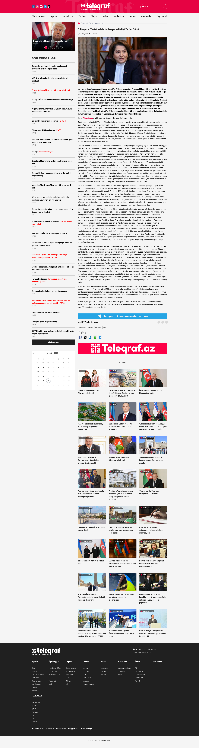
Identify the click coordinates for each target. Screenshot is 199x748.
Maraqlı (103, 674)
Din (67, 684)
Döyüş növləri (140, 674)
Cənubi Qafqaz (88, 684)
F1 (136, 668)
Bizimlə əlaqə (86, 728)
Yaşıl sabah (162, 16)
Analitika (35, 691)
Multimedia (146, 16)
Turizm (51, 684)
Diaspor (34, 671)
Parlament (35, 678)
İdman (133, 16)
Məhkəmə (104, 668)
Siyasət (53, 16)
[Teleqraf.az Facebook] (33, 6)
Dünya (94, 16)
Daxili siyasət (36, 684)
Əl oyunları (139, 678)
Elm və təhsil (70, 671)
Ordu (33, 668)
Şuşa (104, 327)
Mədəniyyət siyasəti (125, 668)
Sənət (120, 674)
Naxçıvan (35, 722)
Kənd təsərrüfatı (55, 668)
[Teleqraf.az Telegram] (45, 6)
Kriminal (104, 671)
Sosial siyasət (71, 668)
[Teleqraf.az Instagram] (37, 6)
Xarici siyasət (36, 681)
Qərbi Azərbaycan (38, 674)
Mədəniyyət (119, 16)
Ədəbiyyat (121, 671)
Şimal (34, 709)
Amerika (86, 671)
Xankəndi (98, 327)
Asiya (85, 674)
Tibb (67, 678)
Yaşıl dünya (70, 674)
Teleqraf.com (88, 118)
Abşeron (35, 712)
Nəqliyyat (52, 681)
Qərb (33, 715)
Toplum (82, 16)
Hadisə (105, 16)
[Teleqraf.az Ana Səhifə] (95, 6)
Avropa (86, 681)
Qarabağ (90, 327)
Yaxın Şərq (87, 678)
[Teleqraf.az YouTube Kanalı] (122, 348)
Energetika (53, 671)
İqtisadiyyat (68, 16)
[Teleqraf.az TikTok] (49, 6)
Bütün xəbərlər (38, 16)
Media (68, 681)
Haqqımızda (73, 728)
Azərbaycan (82, 327)
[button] (45, 47)
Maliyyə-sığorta (54, 674)
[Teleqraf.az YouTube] (41, 6)
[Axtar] (164, 7)
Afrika (85, 668)
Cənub (34, 718)
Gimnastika (139, 671)
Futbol (137, 681)
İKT (50, 678)
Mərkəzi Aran (36, 702)
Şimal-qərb (35, 705)
